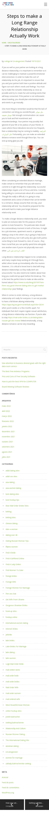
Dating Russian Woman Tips (17, 541)
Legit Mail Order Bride (14, 664)
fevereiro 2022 (8, 421)
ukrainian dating (12, 746)
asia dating (10, 482)
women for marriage (14, 758)
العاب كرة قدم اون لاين (15, 250)
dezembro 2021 (8, 431)
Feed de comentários (10, 787)
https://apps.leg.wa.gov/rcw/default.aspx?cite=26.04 (22, 304)
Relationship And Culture (16, 728)
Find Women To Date (14, 570)
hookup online (11, 617)
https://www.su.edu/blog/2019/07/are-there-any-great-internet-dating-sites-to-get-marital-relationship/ (23, 285)
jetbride (9, 634)
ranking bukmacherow (15, 722)
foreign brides (11, 576)
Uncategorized (14, 43)
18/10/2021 (36, 61)
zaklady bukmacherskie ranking (18, 763)
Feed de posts (7, 782)
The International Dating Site (17, 740)
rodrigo (7, 61)
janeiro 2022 (7, 426)
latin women (11, 658)
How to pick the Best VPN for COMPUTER (19, 381)
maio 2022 (6, 406)
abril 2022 (6, 411)
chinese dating (11, 523)
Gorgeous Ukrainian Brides (16, 605)
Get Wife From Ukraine (15, 599)
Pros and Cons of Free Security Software (18, 376)
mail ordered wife (13, 699)
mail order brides (12, 681)
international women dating (17, 623)
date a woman (11, 529)
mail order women (13, 693)
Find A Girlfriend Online (15, 558)
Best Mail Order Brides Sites (17, 506)
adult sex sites (11, 476)
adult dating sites (12, 470)
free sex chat (11, 593)
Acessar (5, 777)
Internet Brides (12, 629)
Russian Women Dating (15, 734)
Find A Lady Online (13, 564)
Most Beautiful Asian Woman (18, 705)
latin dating (10, 652)
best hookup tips (12, 500)
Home (4, 43)
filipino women (12, 546)
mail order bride (12, 675)
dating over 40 (11, 535)
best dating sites (12, 494)
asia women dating (13, 488)
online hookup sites (13, 711)
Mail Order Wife (12, 687)
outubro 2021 (7, 441)
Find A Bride (10, 552)
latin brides (10, 640)
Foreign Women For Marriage (18, 588)
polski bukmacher (13, 717)
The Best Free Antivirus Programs (15, 371)
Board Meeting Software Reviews (15, 386)
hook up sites (11, 611)
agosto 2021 (7, 452)
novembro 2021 (8, 436)
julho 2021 (6, 457)
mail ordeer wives (13, 670)
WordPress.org (8, 792)
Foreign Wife (11, 582)
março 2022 (7, 416)
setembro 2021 (8, 447)
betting (8, 511)
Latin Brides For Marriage (16, 646)
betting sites (11, 517)
